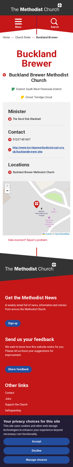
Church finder (23, 37)
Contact (9, 392)
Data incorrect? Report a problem (27, 240)
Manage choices (36, 459)
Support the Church (16, 404)
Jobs (8, 398)
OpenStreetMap (62, 233)
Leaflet (47, 233)
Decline (36, 450)
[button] (18, 21)
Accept (36, 441)
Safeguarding (13, 410)
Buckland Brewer (47, 37)
